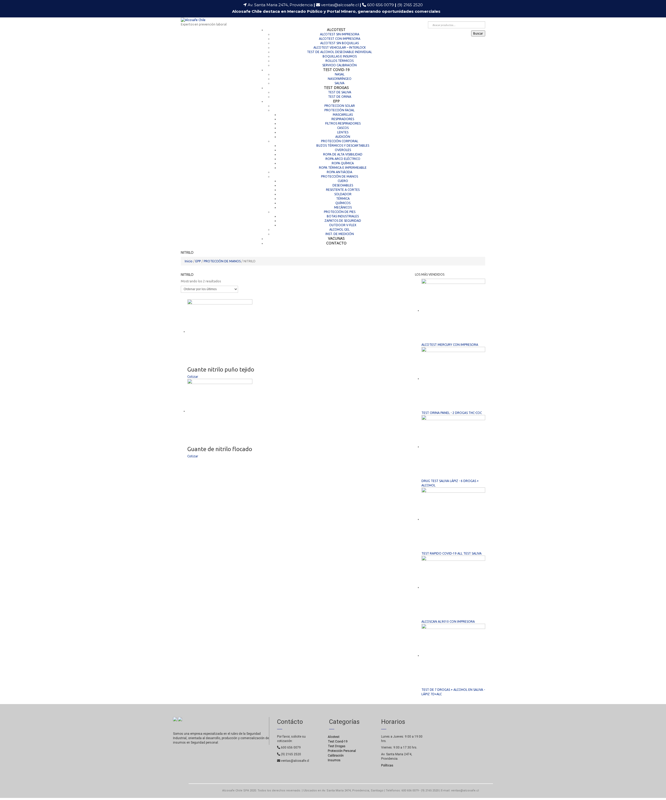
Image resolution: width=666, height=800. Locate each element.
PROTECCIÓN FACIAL (339, 110)
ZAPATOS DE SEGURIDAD (342, 220)
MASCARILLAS (343, 114)
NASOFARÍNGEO (339, 78)
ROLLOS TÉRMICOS (339, 60)
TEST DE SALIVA (339, 92)
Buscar (478, 33)
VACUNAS (336, 238)
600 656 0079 (381, 4)
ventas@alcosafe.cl (340, 4)
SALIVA (339, 83)
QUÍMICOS (342, 203)
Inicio (189, 261)
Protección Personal (342, 751)
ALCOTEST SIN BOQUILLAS (339, 43)
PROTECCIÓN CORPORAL (339, 141)
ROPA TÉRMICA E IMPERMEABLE (343, 167)
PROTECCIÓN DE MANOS (339, 176)
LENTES (342, 132)
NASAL (339, 74)
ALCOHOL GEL (339, 229)
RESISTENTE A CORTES (343, 189)
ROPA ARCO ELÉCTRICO (342, 158)
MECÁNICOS (343, 207)
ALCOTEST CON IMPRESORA (339, 38)
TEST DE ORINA (339, 96)
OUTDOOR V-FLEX (342, 225)
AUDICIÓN (342, 136)
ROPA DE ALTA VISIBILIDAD (342, 154)
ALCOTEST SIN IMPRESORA (339, 34)
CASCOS (343, 127)
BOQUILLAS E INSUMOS (340, 56)
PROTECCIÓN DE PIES (339, 211)
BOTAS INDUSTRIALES (343, 216)
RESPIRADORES (342, 119)
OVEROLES (343, 150)
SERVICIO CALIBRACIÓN (339, 65)
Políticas (387, 765)
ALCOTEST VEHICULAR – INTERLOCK (339, 47)
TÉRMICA (343, 198)
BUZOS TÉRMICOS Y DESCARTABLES (342, 145)
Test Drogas (336, 746)
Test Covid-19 (338, 741)
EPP (336, 101)
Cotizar (192, 376)
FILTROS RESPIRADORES (343, 123)
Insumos (334, 760)
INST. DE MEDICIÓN (339, 234)
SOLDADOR (342, 194)
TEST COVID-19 (336, 69)
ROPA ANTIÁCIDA (339, 172)
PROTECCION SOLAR (339, 105)
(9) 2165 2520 (410, 4)
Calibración (336, 755)
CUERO (343, 181)
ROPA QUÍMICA (343, 163)
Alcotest (334, 737)
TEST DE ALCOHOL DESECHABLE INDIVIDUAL (339, 52)
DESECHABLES (342, 185)
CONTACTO (336, 242)
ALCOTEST (336, 29)
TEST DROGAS (336, 87)
